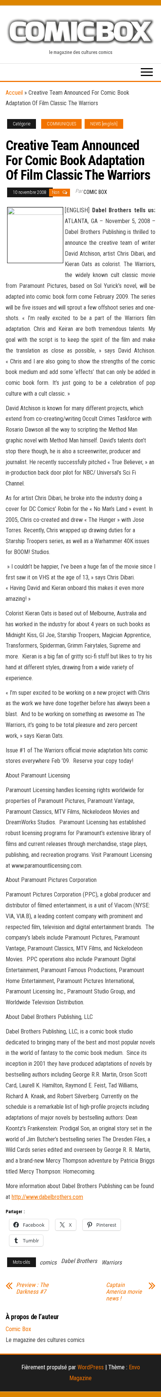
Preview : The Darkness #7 (32, 1288)
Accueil (14, 92)
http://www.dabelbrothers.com (47, 1196)
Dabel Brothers (79, 1260)
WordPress (91, 1367)
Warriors (111, 1262)
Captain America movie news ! (124, 1292)
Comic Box (95, 192)
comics (48, 1262)
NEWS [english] (104, 124)
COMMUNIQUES (61, 124)
